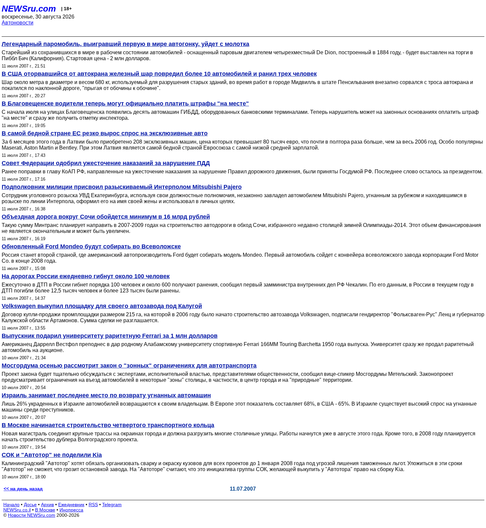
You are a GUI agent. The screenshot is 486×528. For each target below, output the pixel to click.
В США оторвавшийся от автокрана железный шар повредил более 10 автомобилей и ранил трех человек (159, 73)
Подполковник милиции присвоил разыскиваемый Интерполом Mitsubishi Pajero (122, 187)
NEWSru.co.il (17, 509)
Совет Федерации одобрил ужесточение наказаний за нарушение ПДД (106, 163)
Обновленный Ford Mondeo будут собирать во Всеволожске (91, 246)
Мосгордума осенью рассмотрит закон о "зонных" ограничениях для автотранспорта (129, 365)
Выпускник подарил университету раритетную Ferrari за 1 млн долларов (110, 335)
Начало (11, 504)
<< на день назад (23, 488)
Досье (30, 504)
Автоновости (17, 22)
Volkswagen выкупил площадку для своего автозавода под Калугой (102, 306)
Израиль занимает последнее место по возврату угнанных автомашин (106, 395)
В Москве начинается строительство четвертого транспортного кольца (108, 425)
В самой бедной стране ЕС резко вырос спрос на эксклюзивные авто (105, 133)
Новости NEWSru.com (31, 515)
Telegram (112, 504)
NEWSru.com (29, 9)
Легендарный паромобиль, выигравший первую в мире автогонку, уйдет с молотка (125, 44)
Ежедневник (71, 504)
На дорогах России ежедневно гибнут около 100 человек (86, 276)
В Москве (45, 509)
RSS (93, 504)
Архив (47, 504)
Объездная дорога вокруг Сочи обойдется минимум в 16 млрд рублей (106, 216)
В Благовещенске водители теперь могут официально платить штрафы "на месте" (125, 103)
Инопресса (71, 509)
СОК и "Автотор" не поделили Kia (52, 455)
